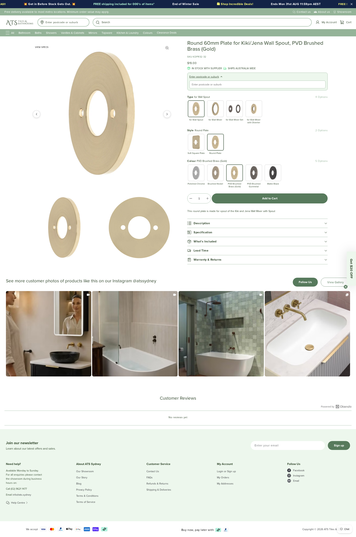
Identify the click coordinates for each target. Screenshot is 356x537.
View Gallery (335, 282)
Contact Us (152, 471)
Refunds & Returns (157, 483)
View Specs (42, 47)
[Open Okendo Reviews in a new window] (336, 406)
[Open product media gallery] (167, 48)
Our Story (81, 477)
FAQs (149, 477)
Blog (78, 483)
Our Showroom (85, 471)
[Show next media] (167, 114)
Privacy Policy (84, 490)
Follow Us (305, 282)
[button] (202, 22)
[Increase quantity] (207, 198)
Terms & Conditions (87, 496)
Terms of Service (85, 502)
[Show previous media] (36, 114)
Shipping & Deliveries (158, 490)
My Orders (223, 477)
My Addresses (225, 483)
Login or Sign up (226, 471)
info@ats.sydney (22, 495)
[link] (48, 333)
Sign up (339, 445)
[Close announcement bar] (351, 4)
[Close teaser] (345, 287)
